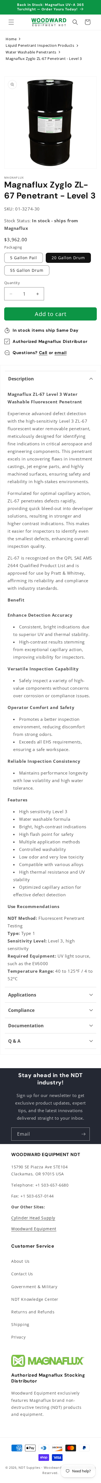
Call (43, 352)
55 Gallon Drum (26, 270)
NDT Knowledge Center (34, 1299)
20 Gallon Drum (68, 257)
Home (11, 38)
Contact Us (22, 1273)
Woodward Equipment (33, 1228)
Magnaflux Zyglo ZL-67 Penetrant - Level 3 (44, 58)
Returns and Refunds (32, 1311)
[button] (11, 22)
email (60, 352)
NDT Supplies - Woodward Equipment (49, 1467)
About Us (20, 1261)
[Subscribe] (83, 1134)
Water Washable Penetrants (31, 52)
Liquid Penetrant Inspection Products (40, 45)
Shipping (20, 1324)
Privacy (18, 1337)
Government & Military (34, 1286)
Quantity (12, 282)
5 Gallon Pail (23, 257)
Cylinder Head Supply (33, 1217)
